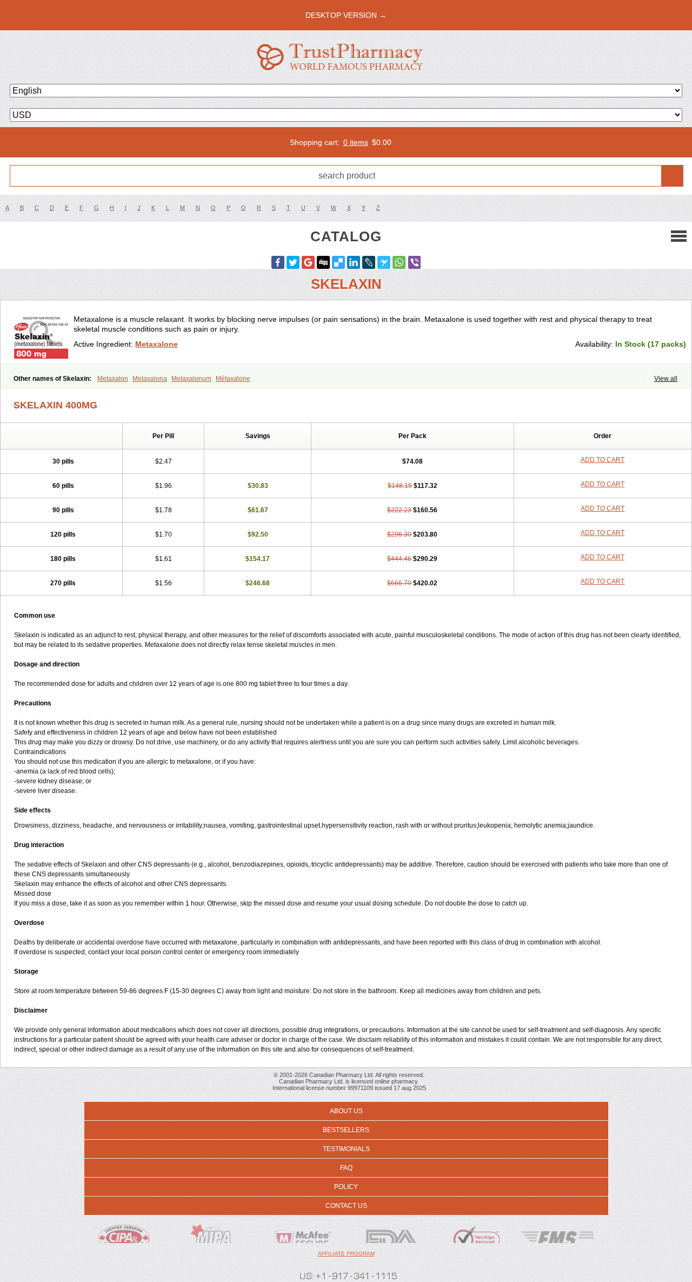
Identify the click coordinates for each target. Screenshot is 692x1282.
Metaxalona (149, 378)
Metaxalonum (191, 378)
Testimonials (346, 1149)
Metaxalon (112, 378)
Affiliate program (346, 1254)
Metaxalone (156, 344)
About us (346, 1111)
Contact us (346, 1206)
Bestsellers (346, 1130)
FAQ (346, 1168)
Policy (346, 1187)
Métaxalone (233, 378)
